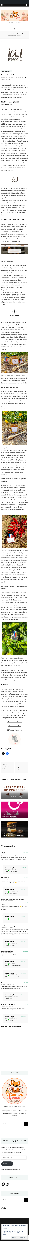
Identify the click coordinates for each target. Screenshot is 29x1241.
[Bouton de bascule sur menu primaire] (14, 29)
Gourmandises (7, 71)
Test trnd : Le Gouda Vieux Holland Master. (14, 835)
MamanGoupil (6, 77)
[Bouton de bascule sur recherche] (26, 5)
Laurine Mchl (5, 877)
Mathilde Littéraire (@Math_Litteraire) (13, 899)
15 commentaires (5, 79)
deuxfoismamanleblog (8, 926)
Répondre (25, 852)
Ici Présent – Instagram (14, 730)
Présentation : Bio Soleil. (9, 816)
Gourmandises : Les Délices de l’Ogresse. (13, 797)
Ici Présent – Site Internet (14, 722)
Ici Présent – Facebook (14, 726)
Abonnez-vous (7, 1163)
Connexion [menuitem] (3, 2)
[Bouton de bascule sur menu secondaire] (1, 5)
